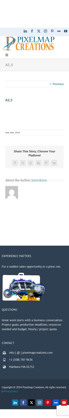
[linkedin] (25, 31)
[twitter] (38, 31)
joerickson (39, 180)
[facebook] (32, 31)
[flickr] (59, 31)
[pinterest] (52, 31)
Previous (58, 84)
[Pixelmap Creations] (28, 37)
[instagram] (45, 31)
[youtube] (65, 31)
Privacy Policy (10, 391)
